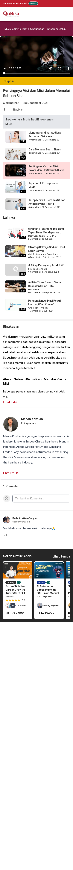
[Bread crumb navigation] (3, 29)
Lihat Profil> (11, 473)
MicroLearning (12, 28)
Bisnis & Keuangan (33, 28)
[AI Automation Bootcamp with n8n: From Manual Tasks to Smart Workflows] (48, 570)
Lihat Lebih (11, 402)
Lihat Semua (61, 556)
